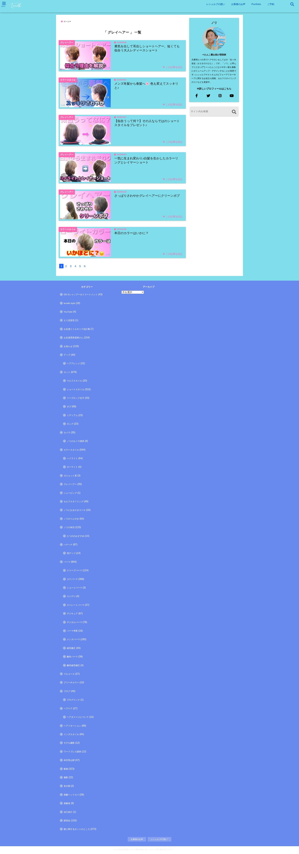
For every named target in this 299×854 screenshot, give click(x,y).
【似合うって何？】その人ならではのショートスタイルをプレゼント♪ (147, 123)
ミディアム (72, 415)
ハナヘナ (68, 544)
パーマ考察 (72, 631)
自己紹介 (68, 812)
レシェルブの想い (215, 4)
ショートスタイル (75, 389)
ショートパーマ (74, 587)
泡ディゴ (71, 553)
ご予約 (270, 4)
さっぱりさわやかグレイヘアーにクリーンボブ (147, 195)
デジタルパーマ (74, 622)
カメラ (67, 432)
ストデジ (71, 596)
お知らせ (68, 346)
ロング (70, 424)
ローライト (72, 467)
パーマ (67, 562)
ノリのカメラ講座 (75, 441)
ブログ (67, 691)
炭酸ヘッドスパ (71, 794)
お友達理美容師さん (73, 337)
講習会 (67, 820)
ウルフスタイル (74, 380)
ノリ (214, 22)
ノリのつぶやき (71, 519)
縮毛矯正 (71, 648)
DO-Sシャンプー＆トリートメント (80, 294)
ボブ (69, 406)
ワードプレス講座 (72, 751)
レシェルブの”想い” (159, 839)
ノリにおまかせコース (74, 510)
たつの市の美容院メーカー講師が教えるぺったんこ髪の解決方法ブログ (143, 850)
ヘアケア (68, 708)
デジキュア (72, 613)
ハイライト (72, 458)
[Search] (233, 111)
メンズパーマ (73, 639)
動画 (66, 769)
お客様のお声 (238, 4)
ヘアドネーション (72, 726)
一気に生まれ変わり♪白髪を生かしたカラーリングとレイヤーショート (146, 160)
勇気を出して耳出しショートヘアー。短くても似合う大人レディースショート (147, 48)
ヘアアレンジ (73, 363)
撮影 (66, 777)
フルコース (69, 674)
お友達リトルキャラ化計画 (77, 329)
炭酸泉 (67, 803)
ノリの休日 (69, 527)
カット (67, 372)
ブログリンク (73, 700)
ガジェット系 (70, 475)
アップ (67, 355)
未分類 (67, 786)
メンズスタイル (71, 734)
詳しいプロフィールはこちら (215, 88)
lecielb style (69, 303)
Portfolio (256, 4)
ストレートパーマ (75, 605)
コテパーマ (72, 579)
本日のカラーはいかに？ (131, 233)
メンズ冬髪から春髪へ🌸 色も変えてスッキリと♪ (146, 85)
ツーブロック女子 (75, 398)
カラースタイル (71, 450)
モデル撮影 (69, 743)
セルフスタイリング (73, 501)
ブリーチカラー (71, 682)
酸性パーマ (72, 656)
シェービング (70, 493)
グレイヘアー (70, 484)
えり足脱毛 (69, 320)
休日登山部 (69, 760)
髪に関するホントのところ (77, 829)
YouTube (68, 312)
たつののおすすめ (75, 536)
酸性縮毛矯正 (73, 665)
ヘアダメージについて (78, 717)
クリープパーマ (74, 570)
